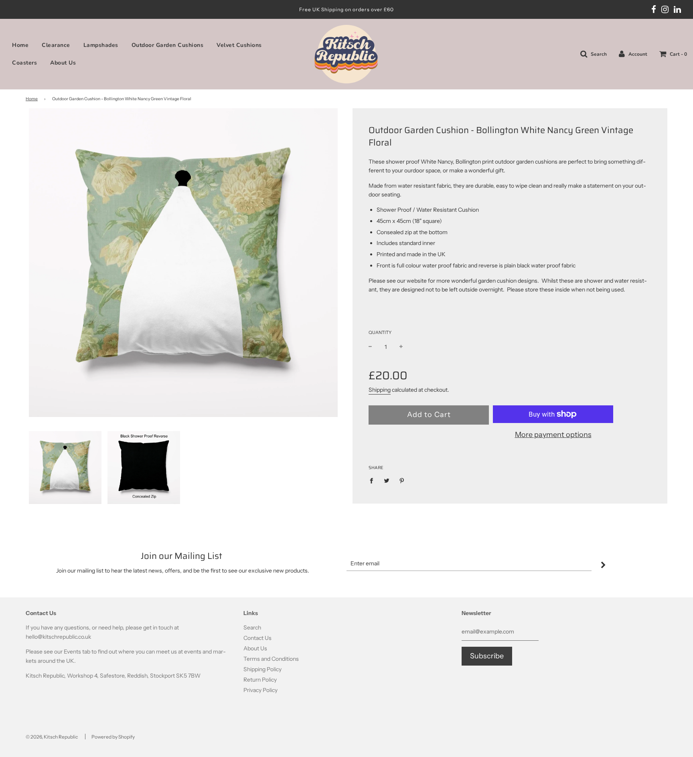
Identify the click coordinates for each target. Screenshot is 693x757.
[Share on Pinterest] (402, 480)
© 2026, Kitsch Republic (52, 737)
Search (252, 627)
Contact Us (257, 638)
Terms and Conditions (271, 658)
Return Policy (260, 679)
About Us (63, 63)
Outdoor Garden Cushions (168, 45)
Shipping (380, 389)
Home (20, 45)
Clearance (56, 45)
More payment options (553, 434)
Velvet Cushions (239, 45)
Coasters (24, 63)
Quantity (380, 332)
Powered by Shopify (113, 737)
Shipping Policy (262, 669)
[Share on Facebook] (374, 480)
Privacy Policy (260, 690)
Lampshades (100, 45)
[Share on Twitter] (387, 480)
